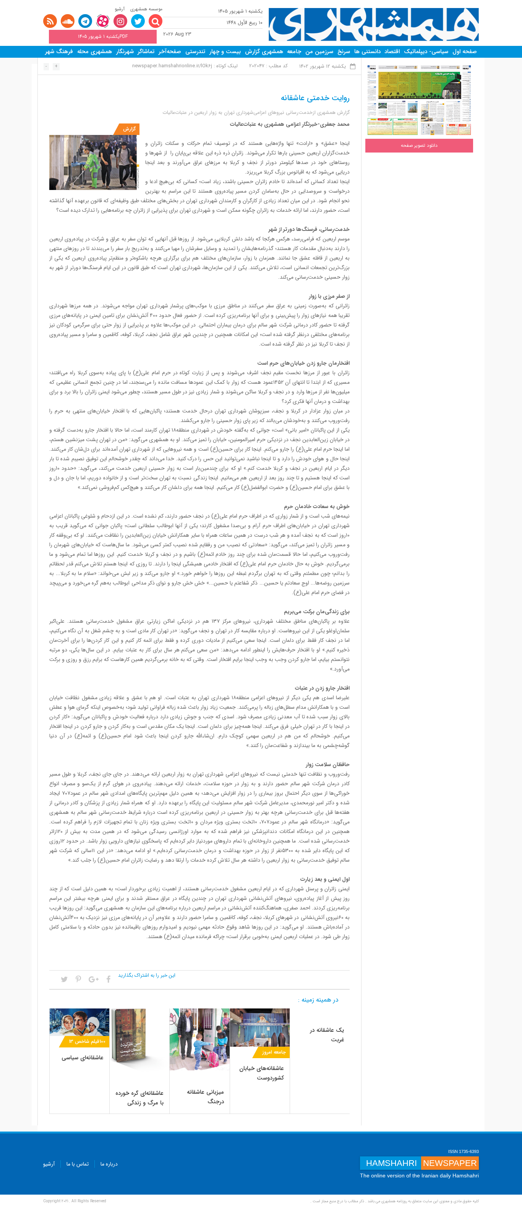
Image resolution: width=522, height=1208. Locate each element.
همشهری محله (94, 51)
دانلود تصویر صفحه (419, 145)
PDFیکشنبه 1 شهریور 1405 (103, 36)
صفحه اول (464, 51)
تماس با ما (77, 1164)
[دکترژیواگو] (79, 1021)
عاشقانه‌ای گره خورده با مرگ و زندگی (139, 1098)
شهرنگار (125, 51)
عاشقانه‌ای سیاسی (83, 1057)
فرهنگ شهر (59, 51)
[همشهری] (374, 24)
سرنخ (343, 51)
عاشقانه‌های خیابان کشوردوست (261, 1073)
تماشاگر (146, 51)
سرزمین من (319, 51)
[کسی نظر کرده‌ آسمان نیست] (139, 1039)
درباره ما (109, 1164)
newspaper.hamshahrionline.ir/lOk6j (172, 66)
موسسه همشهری (146, 9)
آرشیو (120, 9)
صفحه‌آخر (170, 51)
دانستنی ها (367, 51)
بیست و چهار (225, 51)
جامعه (294, 51)
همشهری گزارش (264, 51)
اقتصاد (392, 51)
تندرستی (195, 51)
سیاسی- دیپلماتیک (426, 51)
